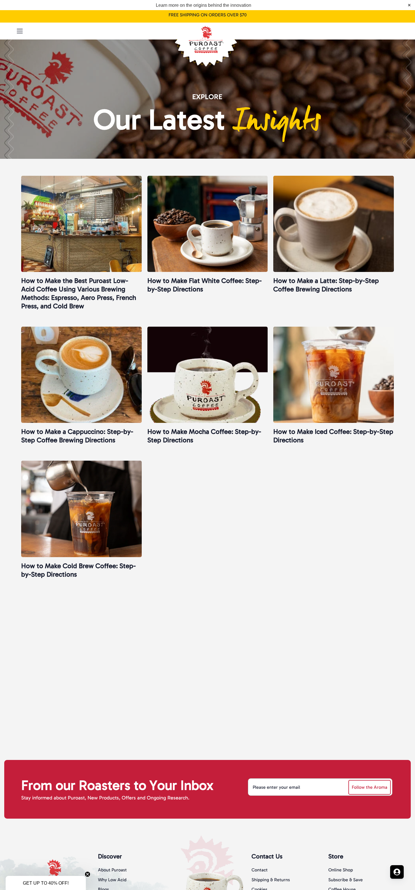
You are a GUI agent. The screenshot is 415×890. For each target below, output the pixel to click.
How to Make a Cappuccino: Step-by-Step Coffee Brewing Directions (77, 435)
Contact (260, 870)
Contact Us (267, 856)
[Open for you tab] (397, 872)
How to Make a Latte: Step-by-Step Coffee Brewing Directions (326, 284)
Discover (110, 856)
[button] (383, 31)
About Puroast (112, 870)
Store (335, 856)
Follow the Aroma (369, 787)
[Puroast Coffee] (207, 30)
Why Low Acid (112, 879)
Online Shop (340, 870)
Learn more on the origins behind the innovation (203, 5)
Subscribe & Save (345, 879)
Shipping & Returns (271, 879)
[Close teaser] (87, 874)
